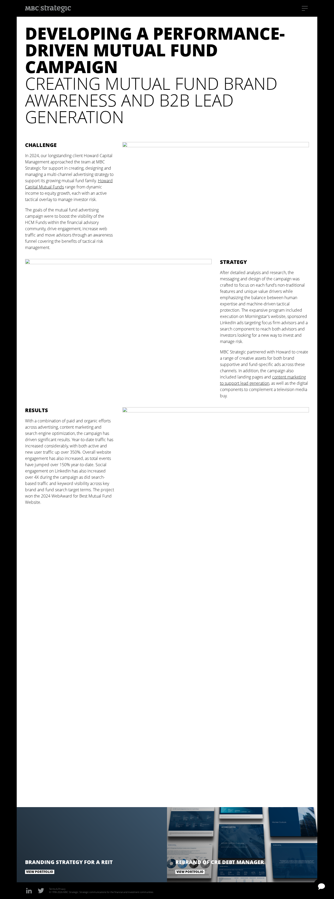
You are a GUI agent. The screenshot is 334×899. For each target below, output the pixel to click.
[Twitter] (41, 890)
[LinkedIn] (29, 890)
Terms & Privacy (57, 889)
